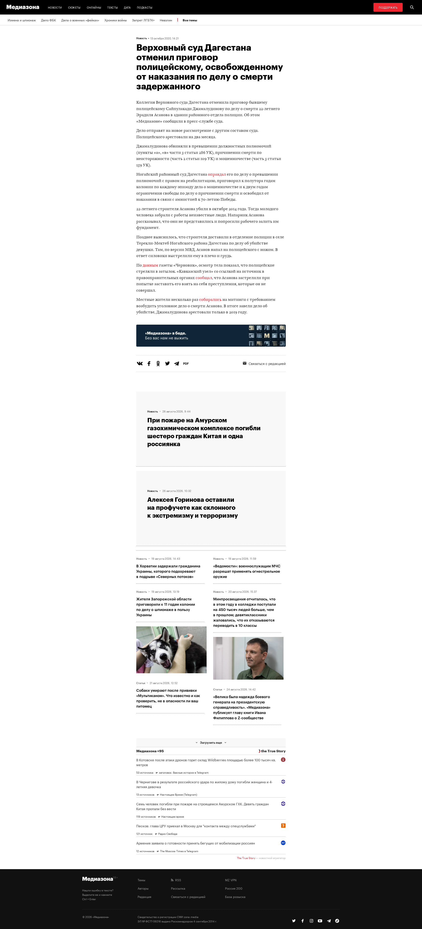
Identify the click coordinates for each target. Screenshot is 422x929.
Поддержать (388, 7)
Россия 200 (233, 888)
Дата (127, 7)
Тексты (112, 7)
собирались (210, 300)
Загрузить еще (211, 742)
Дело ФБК (48, 19)
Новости (55, 7)
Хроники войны (115, 19)
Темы (141, 879)
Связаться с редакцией (267, 363)
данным (150, 265)
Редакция (144, 896)
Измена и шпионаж (22, 19)
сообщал (204, 278)
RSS (177, 879)
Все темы (190, 20)
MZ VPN (230, 879)
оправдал (217, 175)
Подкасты (145, 7)
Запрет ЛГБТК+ (143, 19)
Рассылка (178, 888)
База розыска (235, 896)
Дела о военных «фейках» (80, 19)
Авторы (143, 888)
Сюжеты (74, 7)
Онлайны (94, 7)
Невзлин (166, 19)
